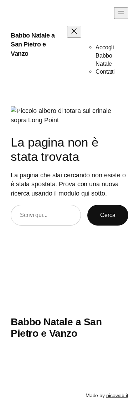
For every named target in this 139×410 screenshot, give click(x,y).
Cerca (107, 215)
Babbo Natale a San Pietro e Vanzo (33, 44)
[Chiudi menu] (74, 32)
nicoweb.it (117, 395)
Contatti (105, 71)
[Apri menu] (121, 13)
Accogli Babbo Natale (105, 55)
